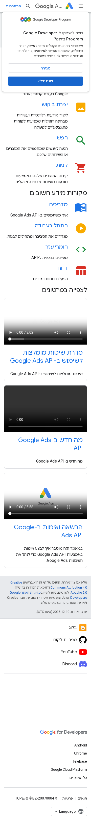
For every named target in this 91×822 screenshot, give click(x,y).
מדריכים (58, 204)
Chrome (80, 753)
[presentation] (45, 193)
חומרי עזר (57, 247)
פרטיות (67, 798)
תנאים (82, 798)
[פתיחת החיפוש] (28, 6)
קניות (62, 165)
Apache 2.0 (79, 592)
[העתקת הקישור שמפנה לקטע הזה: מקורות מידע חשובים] (23, 193)
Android (80, 745)
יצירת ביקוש (55, 104)
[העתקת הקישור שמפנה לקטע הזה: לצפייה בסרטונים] (35, 290)
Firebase (80, 761)
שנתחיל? (45, 81)
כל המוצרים (78, 778)
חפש (62, 138)
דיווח (62, 268)
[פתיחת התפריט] (81, 6)
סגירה (45, 68)
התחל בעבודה (51, 226)
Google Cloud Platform (69, 769)
